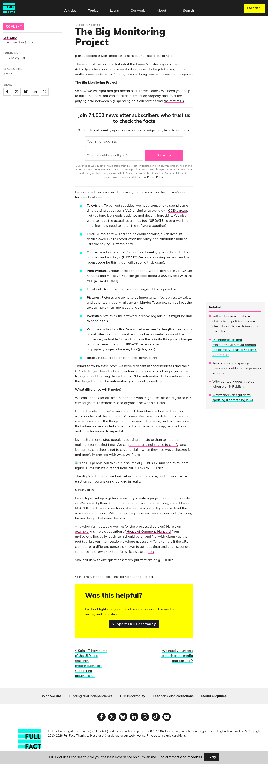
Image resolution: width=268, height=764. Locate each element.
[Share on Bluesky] (26, 92)
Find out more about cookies (180, 757)
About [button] (161, 11)
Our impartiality (132, 696)
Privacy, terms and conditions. (166, 735)
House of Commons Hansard (148, 532)
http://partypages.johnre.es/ (108, 349)
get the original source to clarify (153, 445)
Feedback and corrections (173, 696)
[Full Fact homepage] (9, 8)
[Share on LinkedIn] (35, 92)
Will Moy (10, 38)
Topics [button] (93, 11)
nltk (151, 552)
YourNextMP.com (104, 366)
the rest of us (174, 101)
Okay (211, 757)
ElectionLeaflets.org (137, 371)
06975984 (157, 731)
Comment (14, 26)
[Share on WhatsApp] (45, 92)
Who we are (51, 696)
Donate (254, 8)
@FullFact (165, 560)
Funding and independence (90, 696)
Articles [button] (70, 11)
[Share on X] (17, 92)
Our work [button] (138, 11)
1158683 (101, 731)
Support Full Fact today (134, 624)
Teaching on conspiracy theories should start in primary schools (236, 368)
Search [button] (188, 11)
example (82, 532)
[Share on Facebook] (7, 92)
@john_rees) (145, 349)
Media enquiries (214, 696)
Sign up (164, 155)
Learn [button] (114, 11)
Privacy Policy (155, 177)
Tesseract (159, 302)
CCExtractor (177, 211)
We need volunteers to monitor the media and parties (177, 656)
